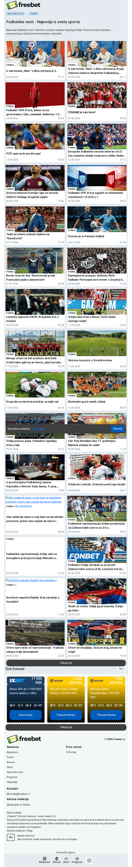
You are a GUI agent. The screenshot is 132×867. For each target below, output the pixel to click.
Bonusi (10, 762)
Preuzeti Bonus (66, 715)
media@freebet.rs (20, 794)
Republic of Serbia (19, 804)
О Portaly (71, 752)
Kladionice (12, 752)
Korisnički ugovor (66, 852)
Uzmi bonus (25, 715)
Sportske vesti (15, 772)
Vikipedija (12, 782)
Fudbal (10, 65)
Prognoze (12, 777)
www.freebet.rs (46, 816)
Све (121, 668)
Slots (10, 767)
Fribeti (10, 757)
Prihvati (117, 428)
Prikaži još (66, 663)
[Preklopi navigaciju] (89, 860)
